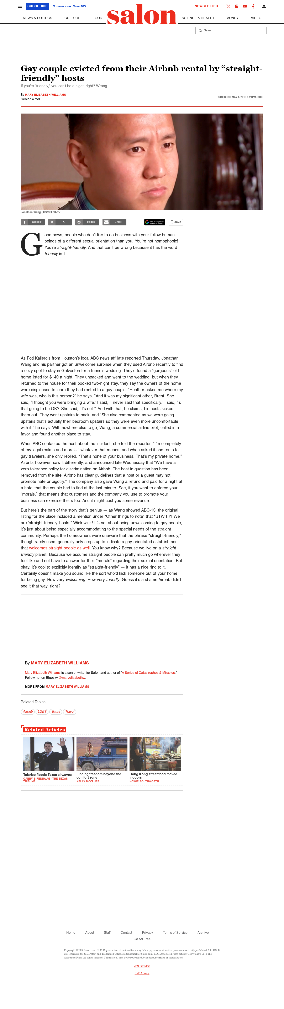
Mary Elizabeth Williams (45, 94)
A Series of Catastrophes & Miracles (148, 673)
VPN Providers (142, 966)
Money (232, 18)
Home (70, 933)
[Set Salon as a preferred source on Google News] (154, 222)
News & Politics (37, 18)
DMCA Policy (142, 973)
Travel (69, 711)
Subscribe (37, 6)
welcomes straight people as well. (60, 548)
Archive (203, 933)
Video (256, 18)
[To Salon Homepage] (142, 14)
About (89, 933)
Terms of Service (175, 933)
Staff (107, 933)
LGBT (42, 711)
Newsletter (206, 6)
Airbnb (28, 711)
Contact (126, 933)
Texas (55, 711)
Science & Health (198, 18)
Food (97, 18)
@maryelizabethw (72, 678)
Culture (72, 18)
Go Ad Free (142, 939)
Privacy (147, 933)
